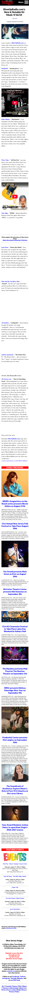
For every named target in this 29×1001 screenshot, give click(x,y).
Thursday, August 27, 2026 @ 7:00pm (15, 867)
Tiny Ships (4, 213)
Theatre (5, 988)
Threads (13, 978)
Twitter (22, 976)
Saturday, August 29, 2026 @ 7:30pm (15, 901)
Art (3, 986)
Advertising (14, 988)
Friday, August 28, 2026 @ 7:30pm (14, 879)
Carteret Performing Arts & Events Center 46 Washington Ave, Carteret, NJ (15, 892)
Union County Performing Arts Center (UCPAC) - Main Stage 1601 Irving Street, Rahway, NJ (15, 870)
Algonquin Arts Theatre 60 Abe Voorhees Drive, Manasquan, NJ (15, 914)
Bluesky (20, 978)
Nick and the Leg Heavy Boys (10, 281)
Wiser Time (5, 160)
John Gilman (5, 119)
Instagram (6, 978)
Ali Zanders (5, 323)
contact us (11, 971)
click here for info (11, 928)
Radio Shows (21, 990)
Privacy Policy (14, 992)
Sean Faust (4, 247)
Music (24, 986)
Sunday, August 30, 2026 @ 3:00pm (15, 912)
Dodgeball (4, 68)
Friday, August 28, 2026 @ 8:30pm (14, 890)
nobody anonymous (7, 355)
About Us (22, 988)
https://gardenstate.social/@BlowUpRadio (15, 461)
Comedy (8, 986)
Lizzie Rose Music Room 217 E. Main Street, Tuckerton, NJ (15, 881)
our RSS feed (15, 980)
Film (19, 986)
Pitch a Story (6, 990)
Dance (14, 986)
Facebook (15, 976)
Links (14, 990)
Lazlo (15, 18)
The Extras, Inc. (6, 379)
